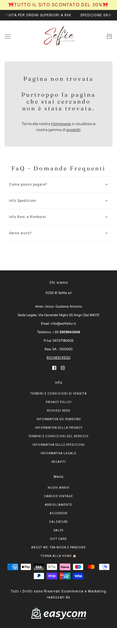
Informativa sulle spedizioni (58, 444)
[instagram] (62, 367)
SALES (58, 530)
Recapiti (58, 461)
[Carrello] (109, 36)
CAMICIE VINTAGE (58, 496)
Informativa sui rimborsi (58, 419)
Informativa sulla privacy (58, 427)
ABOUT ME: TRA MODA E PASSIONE (58, 547)
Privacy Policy (59, 402)
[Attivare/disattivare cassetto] (8, 36)
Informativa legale (58, 453)
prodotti (73, 129)
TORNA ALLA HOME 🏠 (58, 555)
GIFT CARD (58, 538)
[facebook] (54, 367)
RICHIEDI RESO (58, 358)
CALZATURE (58, 521)
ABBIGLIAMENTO (58, 504)
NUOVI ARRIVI (59, 487)
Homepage (61, 123)
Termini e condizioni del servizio (58, 436)
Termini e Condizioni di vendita (58, 393)
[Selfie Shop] (59, 36)
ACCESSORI (59, 513)
